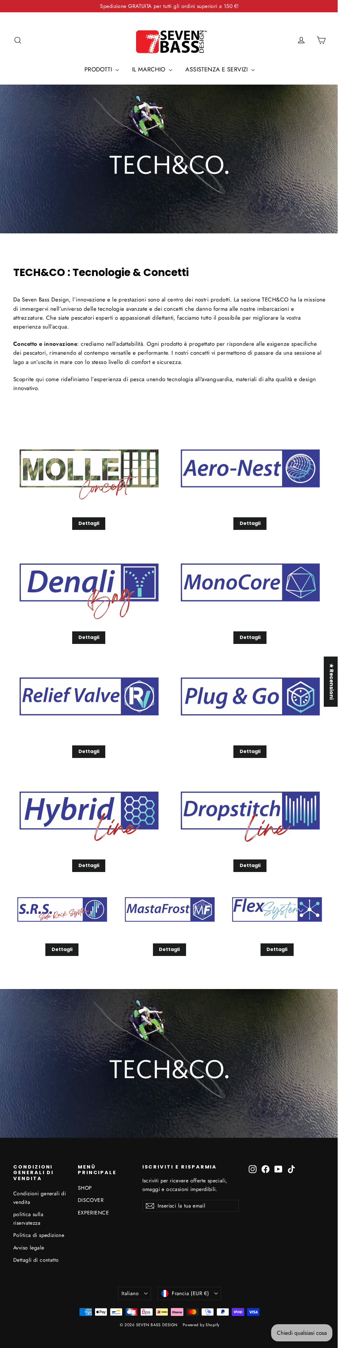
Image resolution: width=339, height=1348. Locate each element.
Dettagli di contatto (36, 1260)
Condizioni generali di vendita (39, 1198)
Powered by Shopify (201, 1325)
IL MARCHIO (150, 69)
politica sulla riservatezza (28, 1218)
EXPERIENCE (93, 1212)
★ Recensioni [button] (326, 681)
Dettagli (88, 523)
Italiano (130, 1293)
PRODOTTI (99, 69)
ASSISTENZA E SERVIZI (217, 69)
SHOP (85, 1188)
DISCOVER (91, 1200)
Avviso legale (28, 1247)
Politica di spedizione (38, 1235)
